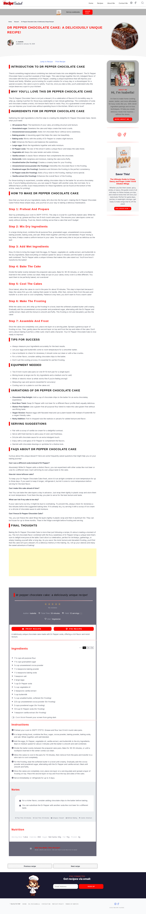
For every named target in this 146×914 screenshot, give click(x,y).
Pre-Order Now (122, 208)
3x (92, 648)
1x (84, 648)
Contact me (46, 904)
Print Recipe (60, 62)
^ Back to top (15, 904)
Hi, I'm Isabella (34, 904)
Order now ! (87, 12)
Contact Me (123, 3)
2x (88, 648)
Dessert (16, 21)
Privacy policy (58, 904)
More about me (122, 119)
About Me (111, 3)
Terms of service (72, 904)
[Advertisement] (52, 562)
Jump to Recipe (46, 62)
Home (91, 3)
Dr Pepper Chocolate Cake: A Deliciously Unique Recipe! (37, 21)
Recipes (100, 3)
